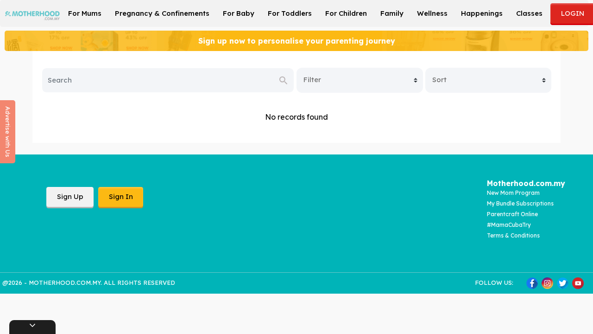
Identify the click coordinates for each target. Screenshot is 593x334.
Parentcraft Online (512, 214)
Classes (529, 13)
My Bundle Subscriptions (520, 203)
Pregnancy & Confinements (162, 13)
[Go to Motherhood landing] (32, 12)
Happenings (482, 13)
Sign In (121, 196)
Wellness (432, 13)
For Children (346, 13)
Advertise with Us (8, 131)
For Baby (238, 13)
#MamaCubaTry (509, 224)
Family (392, 13)
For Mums (84, 13)
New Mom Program (513, 192)
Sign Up (70, 196)
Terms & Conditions (513, 235)
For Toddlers (290, 13)
